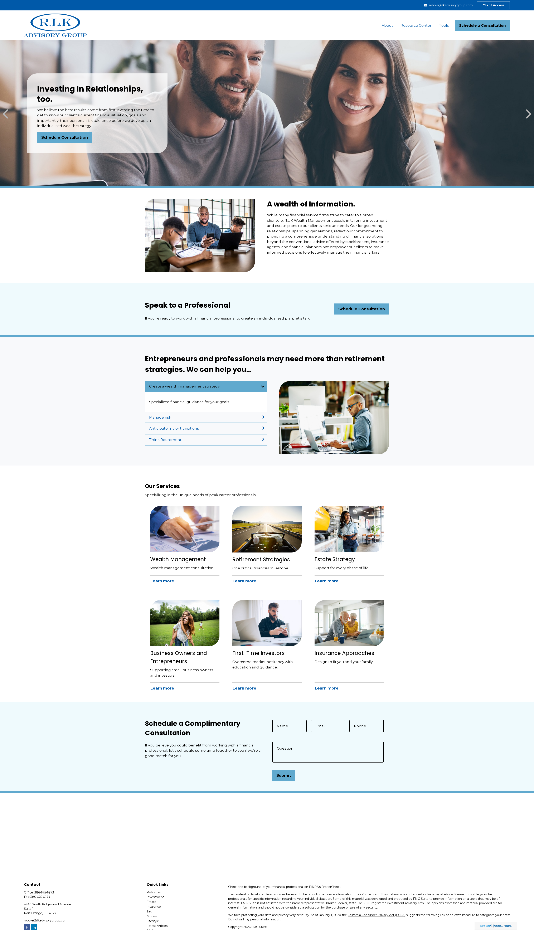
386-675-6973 (44, 892)
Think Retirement (165, 440)
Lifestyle (153, 921)
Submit (283, 775)
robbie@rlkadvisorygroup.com (451, 5)
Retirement (155, 892)
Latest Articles (157, 926)
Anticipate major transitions (174, 428)
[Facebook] (27, 927)
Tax (149, 911)
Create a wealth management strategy (184, 386)
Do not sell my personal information (254, 919)
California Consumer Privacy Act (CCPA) (376, 915)
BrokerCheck (330, 887)
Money (152, 916)
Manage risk (160, 417)
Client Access (493, 5)
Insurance (154, 907)
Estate (151, 902)
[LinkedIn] (34, 927)
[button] (387, 25)
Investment (155, 897)
